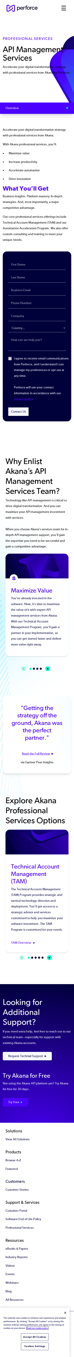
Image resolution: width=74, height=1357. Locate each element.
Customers (15, 1181)
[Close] (65, 1313)
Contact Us (18, 411)
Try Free (13, 1102)
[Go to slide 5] (42, 958)
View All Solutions (17, 1139)
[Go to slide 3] (37, 669)
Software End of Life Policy (23, 1219)
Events (10, 1274)
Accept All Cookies (34, 1337)
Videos (10, 1266)
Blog (9, 1291)
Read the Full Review (36, 754)
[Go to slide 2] (34, 669)
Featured (12, 1169)
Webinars (12, 1283)
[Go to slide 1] (30, 669)
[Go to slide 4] (41, 669)
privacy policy (23, 399)
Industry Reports (17, 1257)
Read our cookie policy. (37, 1328)
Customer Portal (16, 1211)
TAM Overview (21, 943)
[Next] (47, 668)
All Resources (14, 1300)
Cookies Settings (34, 1346)
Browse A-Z (13, 1160)
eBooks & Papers (17, 1249)
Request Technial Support (25, 1056)
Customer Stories (17, 1190)
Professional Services (20, 1228)
